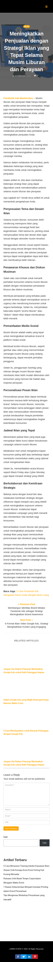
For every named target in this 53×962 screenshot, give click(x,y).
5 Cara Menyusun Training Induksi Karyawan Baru (26, 866)
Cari (5, 837)
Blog (26, 26)
